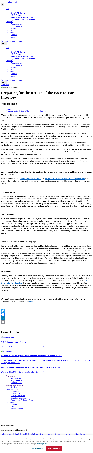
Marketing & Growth (19, 394)
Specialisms (10, 11)
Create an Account (8, 41)
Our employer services (14, 385)
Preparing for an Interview (30, 179)
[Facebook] (46, 314)
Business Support (17, 391)
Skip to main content (9, 2)
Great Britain (80, 434)
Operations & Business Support (23, 19)
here (31, 301)
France (64, 434)
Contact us (10, 33)
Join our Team (16, 383)
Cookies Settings (37, 448)
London (14, 35)
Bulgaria (16, 434)
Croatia (31, 434)
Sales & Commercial (18, 398)
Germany (71, 434)
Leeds (13, 37)
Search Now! (16, 378)
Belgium (4, 434)
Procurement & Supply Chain (22, 17)
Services (14, 28)
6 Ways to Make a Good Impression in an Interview (65, 179)
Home (8, 109)
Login (20, 41)
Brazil (10, 434)
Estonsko (58, 434)
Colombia (24, 434)
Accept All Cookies (54, 448)
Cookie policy (42, 444)
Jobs (7, 9)
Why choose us (16, 26)
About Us (9, 22)
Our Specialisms (12, 389)
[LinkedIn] (46, 318)
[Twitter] (46, 311)
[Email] (46, 322)
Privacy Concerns (17, 409)
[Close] (89, 439)
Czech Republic (40, 434)
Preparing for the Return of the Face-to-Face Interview (26, 111)
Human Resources (18, 396)
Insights (9, 30)
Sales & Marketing (18, 13)
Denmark (50, 434)
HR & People (16, 15)
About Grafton (16, 24)
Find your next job (13, 376)
